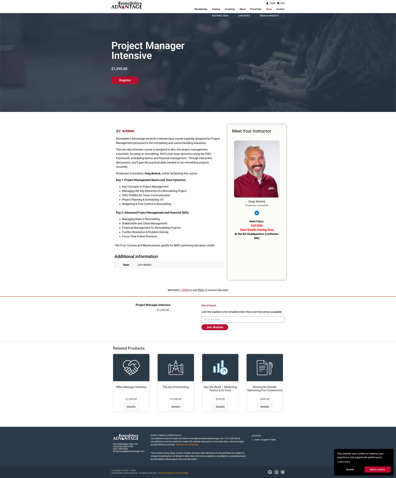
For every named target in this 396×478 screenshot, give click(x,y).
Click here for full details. (187, 444)
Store (269, 9)
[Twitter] (270, 472)
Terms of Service (166, 473)
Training (216, 9)
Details (131, 406)
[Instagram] (283, 472)
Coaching (230, 9)
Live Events (244, 16)
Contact (280, 9)
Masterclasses (220, 16)
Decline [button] (350, 469)
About (242, 9)
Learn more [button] (344, 461)
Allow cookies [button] (377, 469)
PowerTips (255, 9)
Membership (200, 9)
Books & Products (269, 16)
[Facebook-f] (276, 472)
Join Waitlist (214, 327)
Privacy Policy (181, 473)
